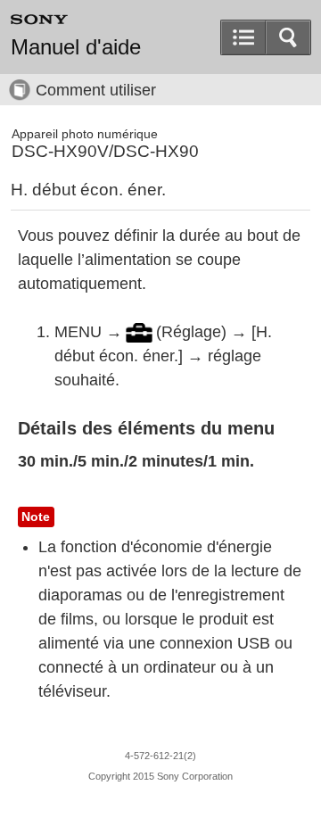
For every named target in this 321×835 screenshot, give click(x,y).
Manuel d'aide (76, 47)
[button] (288, 37)
